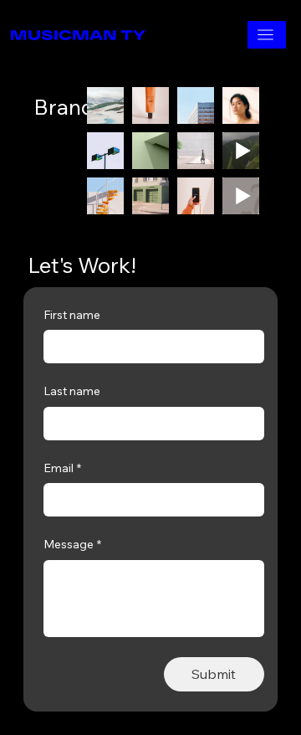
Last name (71, 390)
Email (62, 467)
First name (71, 314)
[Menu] (266, 35)
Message (72, 544)
